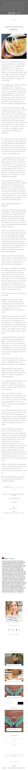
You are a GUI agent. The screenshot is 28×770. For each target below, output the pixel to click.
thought (14, 495)
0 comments (14, 502)
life (24, 494)
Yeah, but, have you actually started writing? (14, 681)
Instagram (14, 489)
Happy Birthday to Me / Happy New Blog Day (14, 665)
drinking (20, 494)
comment (15, 494)
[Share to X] (9, 498)
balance (10, 494)
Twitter (14, 487)
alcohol (5, 494)
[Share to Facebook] (11, 498)
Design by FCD (21, 768)
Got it (19, 13)
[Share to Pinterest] (13, 498)
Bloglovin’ (20, 487)
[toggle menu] (14, 20)
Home (14, 765)
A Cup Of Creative (12, 768)
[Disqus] (14, 535)
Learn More (11, 13)
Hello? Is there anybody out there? (14, 697)
